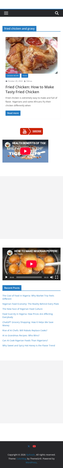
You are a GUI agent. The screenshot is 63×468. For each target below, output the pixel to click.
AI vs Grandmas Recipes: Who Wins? (20, 335)
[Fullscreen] (56, 277)
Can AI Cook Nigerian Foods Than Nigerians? (25, 340)
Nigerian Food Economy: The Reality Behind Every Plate (30, 303)
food (25, 76)
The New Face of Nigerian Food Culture (22, 308)
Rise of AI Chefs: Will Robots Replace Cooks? (24, 330)
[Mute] (51, 277)
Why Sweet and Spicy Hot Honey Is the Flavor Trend (28, 345)
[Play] (6, 277)
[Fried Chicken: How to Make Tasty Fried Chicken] (31, 55)
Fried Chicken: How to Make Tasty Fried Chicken (30, 89)
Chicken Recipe (13, 76)
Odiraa (29, 81)
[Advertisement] (31, 207)
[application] (31, 264)
